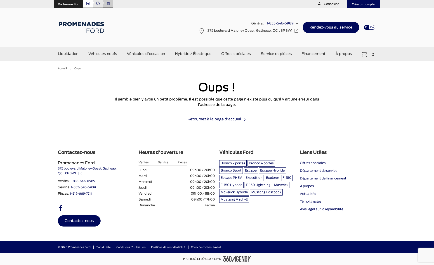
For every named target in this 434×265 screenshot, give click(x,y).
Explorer (272, 177)
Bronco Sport (231, 170)
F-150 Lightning (258, 185)
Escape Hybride (272, 170)
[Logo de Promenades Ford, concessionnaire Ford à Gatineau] (82, 27)
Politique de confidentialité (168, 247)
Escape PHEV (231, 177)
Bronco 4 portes (261, 163)
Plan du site (103, 247)
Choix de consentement (206, 247)
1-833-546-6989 (280, 23)
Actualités (308, 194)
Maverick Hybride (234, 192)
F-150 (287, 177)
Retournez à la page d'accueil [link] (214, 119)
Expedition (253, 177)
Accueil (62, 68)
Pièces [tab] (182, 162)
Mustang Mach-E (234, 199)
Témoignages (310, 201)
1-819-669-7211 (81, 193)
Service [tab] (163, 162)
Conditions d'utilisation (131, 247)
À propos (307, 186)
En (372, 27)
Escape (251, 170)
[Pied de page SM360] (237, 259)
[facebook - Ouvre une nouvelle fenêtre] (60, 208)
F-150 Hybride (231, 185)
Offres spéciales (313, 163)
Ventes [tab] (144, 162)
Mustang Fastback (266, 192)
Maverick (281, 185)
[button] (68, 4)
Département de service (318, 170)
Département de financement (323, 178)
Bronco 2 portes (233, 163)
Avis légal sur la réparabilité (321, 209)
